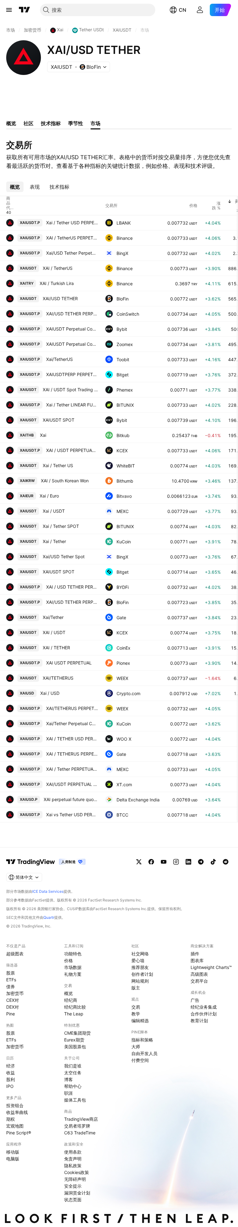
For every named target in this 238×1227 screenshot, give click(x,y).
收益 (10, 1072)
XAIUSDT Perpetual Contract (72, 328)
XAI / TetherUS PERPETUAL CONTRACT (72, 237)
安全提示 (73, 1186)
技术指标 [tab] (51, 123)
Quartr (48, 917)
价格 (68, 960)
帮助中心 (73, 1086)
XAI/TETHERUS (58, 678)
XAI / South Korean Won (65, 480)
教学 (135, 1013)
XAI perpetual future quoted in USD (71, 799)
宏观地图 (15, 1125)
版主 (135, 987)
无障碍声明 (75, 1179)
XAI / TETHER (56, 647)
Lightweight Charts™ (211, 967)
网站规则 (140, 981)
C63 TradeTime (79, 1132)
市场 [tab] (95, 123)
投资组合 (15, 1105)
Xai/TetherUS (59, 359)
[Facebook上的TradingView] (151, 861)
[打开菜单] (9, 10)
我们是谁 (73, 1065)
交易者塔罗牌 (77, 1125)
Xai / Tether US (58, 465)
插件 (195, 953)
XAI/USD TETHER (60, 298)
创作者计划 (142, 974)
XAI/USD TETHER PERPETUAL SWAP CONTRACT (72, 313)
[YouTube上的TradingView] (163, 861)
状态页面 (73, 1199)
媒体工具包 (75, 1099)
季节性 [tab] (75, 123)
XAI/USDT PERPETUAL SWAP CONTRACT (72, 784)
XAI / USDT (54, 632)
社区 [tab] (28, 123)
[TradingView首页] (24, 10)
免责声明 (73, 1158)
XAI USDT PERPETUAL (69, 662)
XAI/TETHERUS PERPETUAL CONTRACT (72, 708)
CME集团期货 (77, 1033)
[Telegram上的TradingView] (200, 861)
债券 (10, 986)
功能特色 (73, 953)
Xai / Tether (54, 541)
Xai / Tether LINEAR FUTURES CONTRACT (72, 404)
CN (182, 10)
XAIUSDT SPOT (58, 420)
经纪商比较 (75, 1007)
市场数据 (73, 967)
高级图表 (199, 974)
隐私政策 (73, 1165)
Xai (43, 435)
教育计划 (199, 1020)
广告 (195, 1000)
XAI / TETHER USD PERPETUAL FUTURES (72, 738)
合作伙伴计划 (204, 1013)
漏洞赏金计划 (77, 1192)
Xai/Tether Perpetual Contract (72, 723)
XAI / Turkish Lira (57, 283)
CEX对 (12, 1000)
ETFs (11, 979)
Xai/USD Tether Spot (64, 556)
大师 (135, 1046)
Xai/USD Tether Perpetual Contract (72, 253)
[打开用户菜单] (200, 10)
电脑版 (12, 1158)
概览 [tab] (11, 123)
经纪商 (70, 1000)
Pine (10, 1013)
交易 (135, 1007)
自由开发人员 (144, 1053)
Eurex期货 (74, 1039)
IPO (10, 1086)
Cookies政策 (76, 1172)
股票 (10, 972)
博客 (68, 1079)
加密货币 (15, 993)
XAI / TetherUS (58, 268)
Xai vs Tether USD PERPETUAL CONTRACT (72, 814)
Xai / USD (50, 693)
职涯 (68, 1093)
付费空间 (140, 1060)
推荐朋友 (140, 967)
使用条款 (73, 1152)
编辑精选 (140, 1020)
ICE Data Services (48, 891)
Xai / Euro (49, 495)
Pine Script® (18, 1132)
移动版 (12, 1152)
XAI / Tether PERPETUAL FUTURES (72, 769)
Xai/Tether (53, 617)
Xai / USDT (54, 511)
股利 (10, 1079)
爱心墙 (137, 960)
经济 (10, 1065)
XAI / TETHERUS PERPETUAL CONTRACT (72, 753)
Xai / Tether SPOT (61, 526)
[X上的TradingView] (138, 861)
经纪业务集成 (204, 1007)
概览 (68, 993)
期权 (10, 1119)
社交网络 (140, 953)
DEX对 (12, 1007)
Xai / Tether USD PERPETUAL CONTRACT (72, 222)
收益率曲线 (17, 1112)
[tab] (15, 187)
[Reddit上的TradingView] (225, 861)
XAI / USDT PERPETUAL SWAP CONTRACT (72, 450)
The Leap (73, 1013)
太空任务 (73, 1072)
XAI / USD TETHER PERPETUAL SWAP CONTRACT (72, 586)
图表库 (197, 960)
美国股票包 (75, 1046)
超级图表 (15, 953)
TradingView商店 (81, 1119)
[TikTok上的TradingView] (213, 861)
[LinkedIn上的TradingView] (188, 861)
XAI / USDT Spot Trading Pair (70, 389)
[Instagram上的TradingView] (176, 861)
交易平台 (199, 981)
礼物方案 (73, 974)
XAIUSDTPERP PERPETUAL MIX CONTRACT (72, 374)
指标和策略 (142, 1039)
